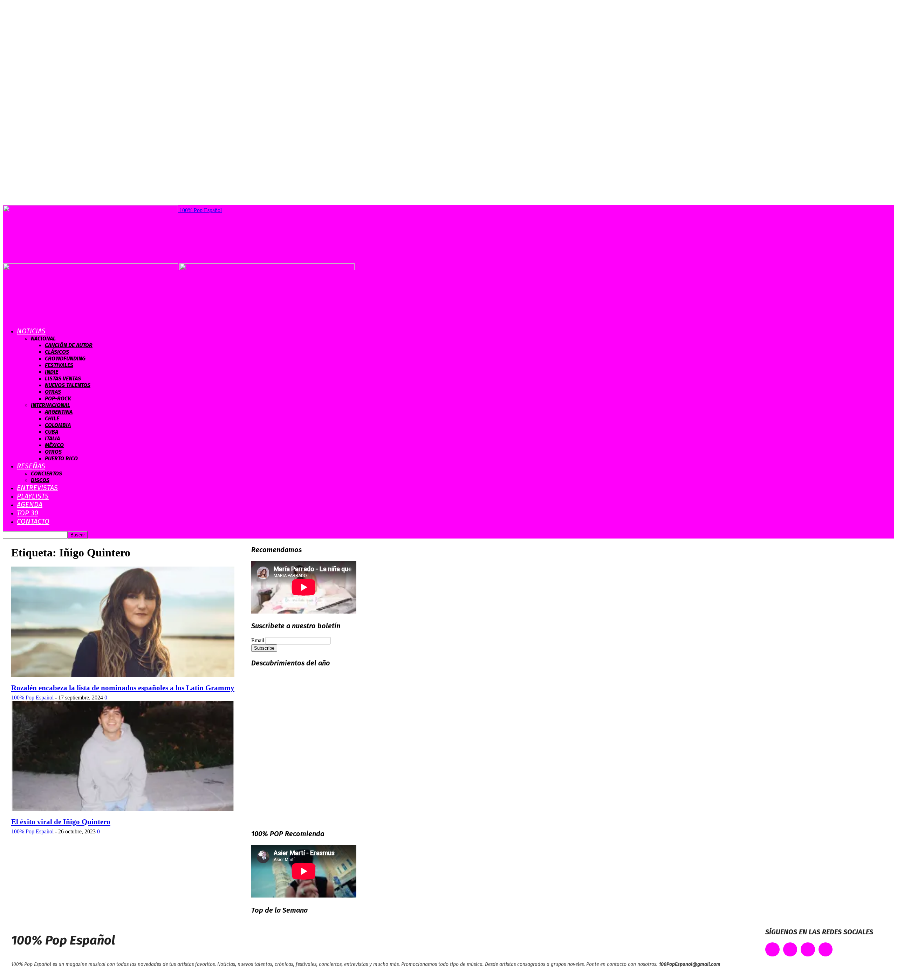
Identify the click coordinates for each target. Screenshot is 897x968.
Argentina (59, 411)
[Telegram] (826, 949)
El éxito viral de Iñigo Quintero (60, 822)
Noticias (31, 331)
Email (257, 640)
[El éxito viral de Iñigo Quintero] (122, 809)
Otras (53, 391)
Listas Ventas (63, 378)
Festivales (59, 365)
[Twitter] (790, 949)
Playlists (33, 496)
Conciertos (46, 473)
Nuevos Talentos (67, 385)
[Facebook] (772, 949)
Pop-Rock (58, 398)
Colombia (58, 425)
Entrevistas (37, 487)
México (54, 445)
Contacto (33, 521)
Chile (52, 418)
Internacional (50, 405)
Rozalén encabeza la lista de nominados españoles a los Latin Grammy (122, 688)
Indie (51, 371)
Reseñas (31, 466)
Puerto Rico (61, 458)
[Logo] (91, 268)
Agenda (29, 504)
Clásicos (57, 351)
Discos (40, 480)
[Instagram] (808, 949)
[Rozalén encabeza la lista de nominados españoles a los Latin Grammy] (122, 675)
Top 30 (27, 513)
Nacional (43, 338)
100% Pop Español (32, 697)
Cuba (51, 431)
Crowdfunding (65, 358)
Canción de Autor (69, 345)
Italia (52, 438)
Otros (53, 451)
